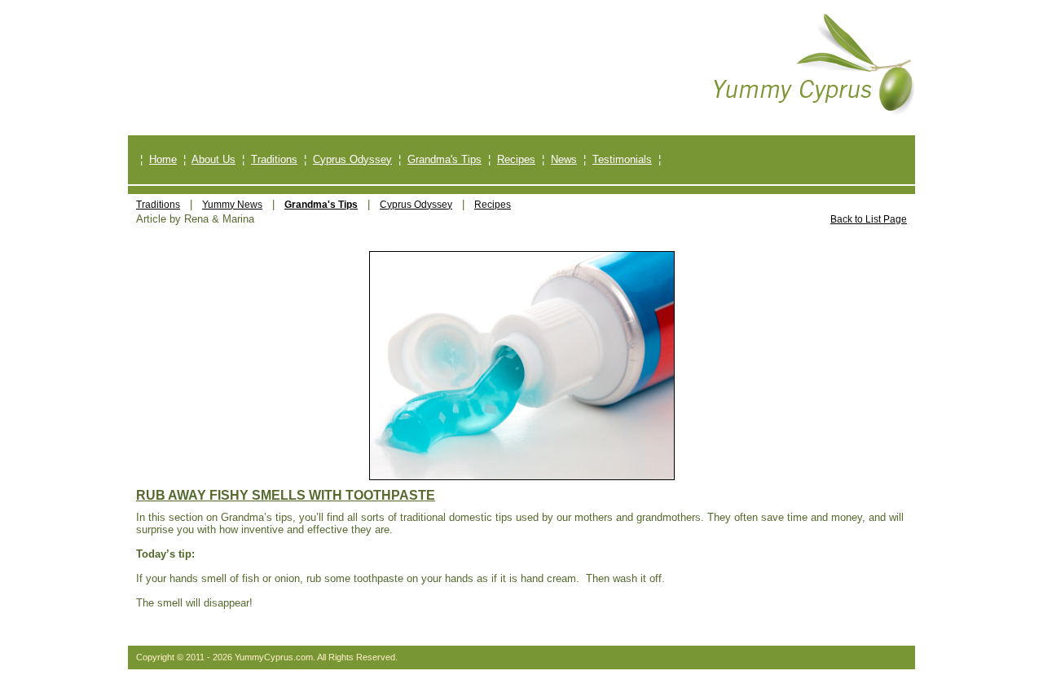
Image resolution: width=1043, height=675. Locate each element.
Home (163, 159)
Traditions (274, 159)
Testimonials (622, 159)
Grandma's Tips (444, 159)
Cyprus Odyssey (352, 159)
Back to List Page (868, 219)
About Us (213, 159)
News (564, 159)
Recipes (516, 159)
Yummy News (232, 204)
